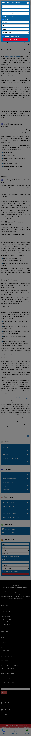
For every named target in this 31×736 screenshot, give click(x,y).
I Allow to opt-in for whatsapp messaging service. (15, 19)
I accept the (11, 36)
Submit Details (15, 40)
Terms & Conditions (14, 36)
